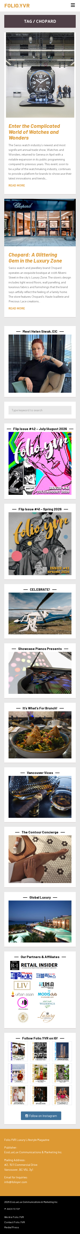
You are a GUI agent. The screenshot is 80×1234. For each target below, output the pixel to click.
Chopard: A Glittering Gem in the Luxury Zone (35, 257)
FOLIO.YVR (17, 5)
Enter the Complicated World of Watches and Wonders (34, 132)
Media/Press (11, 1227)
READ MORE (17, 185)
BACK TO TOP (13, 1209)
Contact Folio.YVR (14, 1222)
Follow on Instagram (42, 1116)
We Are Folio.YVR (14, 1216)
